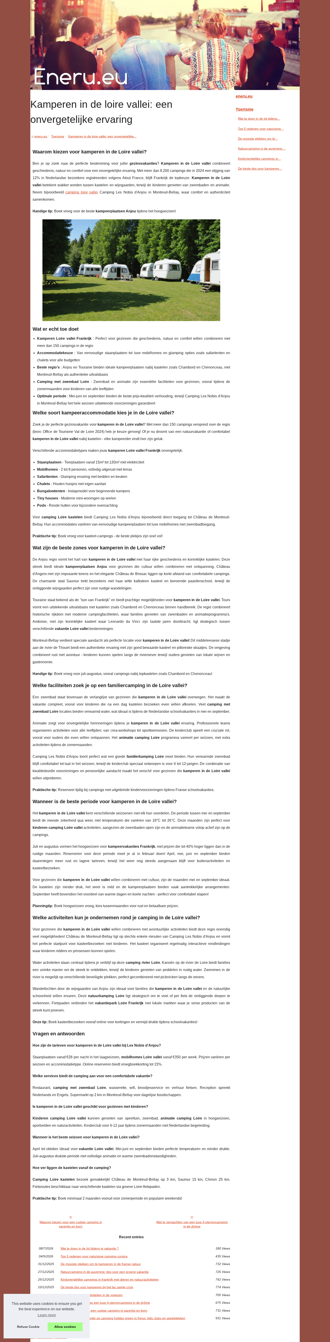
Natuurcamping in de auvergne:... (262, 148)
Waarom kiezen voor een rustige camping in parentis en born (71, 1224)
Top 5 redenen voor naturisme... (261, 128)
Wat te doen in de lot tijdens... (259, 118)
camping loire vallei (81, 192)
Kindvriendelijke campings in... (259, 158)
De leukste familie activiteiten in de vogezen (92, 1295)
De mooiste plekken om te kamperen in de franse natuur (101, 1264)
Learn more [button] (47, 1315)
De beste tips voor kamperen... (260, 168)
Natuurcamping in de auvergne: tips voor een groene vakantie (105, 1271)
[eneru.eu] (165, 45)
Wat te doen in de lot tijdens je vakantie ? (90, 1248)
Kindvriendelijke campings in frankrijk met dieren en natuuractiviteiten (110, 1279)
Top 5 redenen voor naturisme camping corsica (94, 1256)
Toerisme (57, 136)
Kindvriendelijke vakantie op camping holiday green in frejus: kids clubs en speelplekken (123, 1318)
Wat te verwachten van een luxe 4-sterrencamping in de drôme (192, 1224)
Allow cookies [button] (65, 1327)
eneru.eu (40, 136)
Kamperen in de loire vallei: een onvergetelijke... (102, 136)
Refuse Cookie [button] (28, 1327)
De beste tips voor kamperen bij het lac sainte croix (97, 1287)
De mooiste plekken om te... (258, 138)
